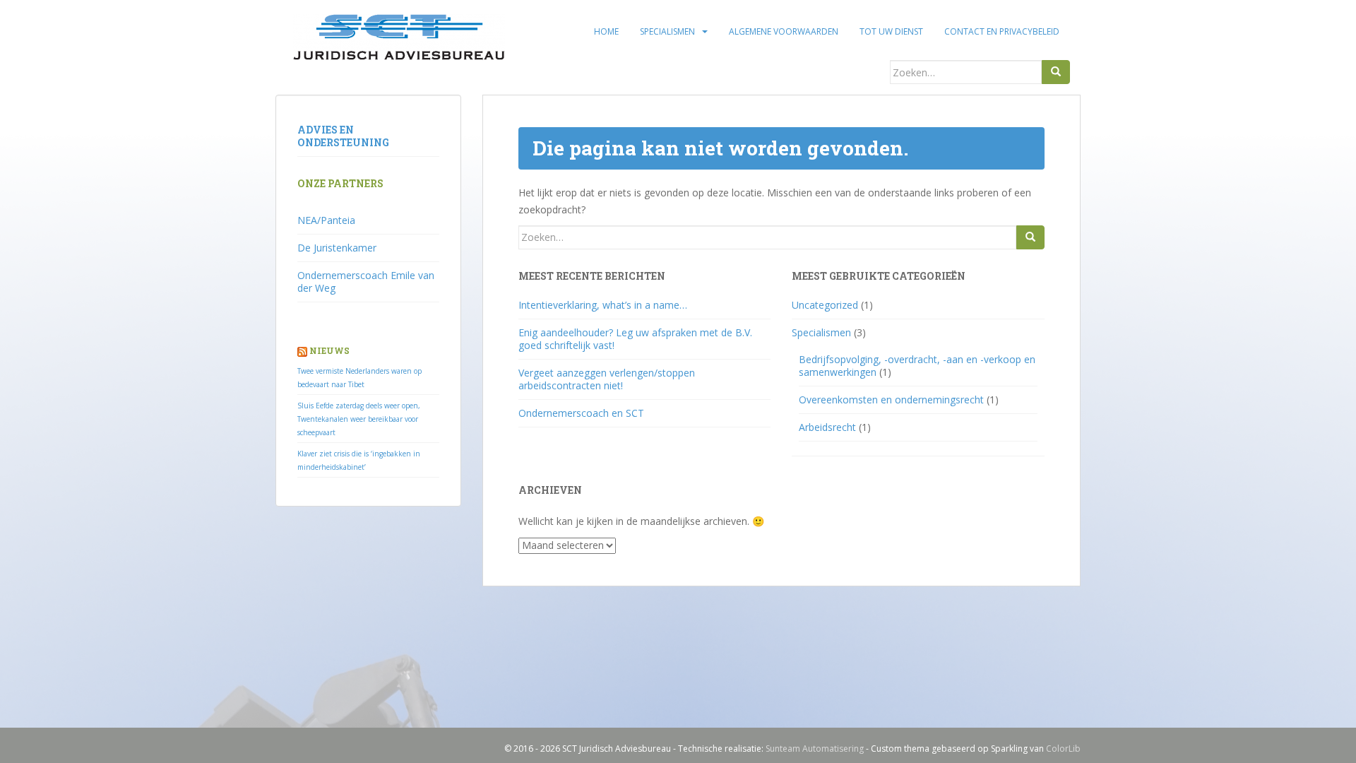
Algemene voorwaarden (783, 31)
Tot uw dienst (891, 31)
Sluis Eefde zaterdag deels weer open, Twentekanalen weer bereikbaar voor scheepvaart (358, 419)
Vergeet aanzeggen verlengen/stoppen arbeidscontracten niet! (606, 379)
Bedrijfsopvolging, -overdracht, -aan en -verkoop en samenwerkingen (917, 366)
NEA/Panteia (326, 220)
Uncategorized (825, 305)
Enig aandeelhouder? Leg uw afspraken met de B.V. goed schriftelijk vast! (635, 339)
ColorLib (1063, 749)
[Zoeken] (1056, 72)
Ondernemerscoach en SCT (581, 413)
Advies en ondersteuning (343, 136)
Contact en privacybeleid (1001, 31)
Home (606, 31)
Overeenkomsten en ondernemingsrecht (891, 399)
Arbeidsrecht (827, 427)
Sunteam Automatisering (815, 749)
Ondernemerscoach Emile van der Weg (365, 281)
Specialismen (667, 31)
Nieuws (329, 350)
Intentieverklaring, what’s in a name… (602, 305)
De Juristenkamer (336, 247)
